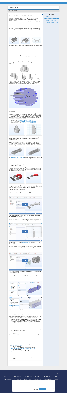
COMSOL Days (36, 376)
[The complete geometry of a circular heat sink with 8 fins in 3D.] (14, 40)
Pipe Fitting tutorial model (26, 242)
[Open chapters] (39, 213)
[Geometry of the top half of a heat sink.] (25, 40)
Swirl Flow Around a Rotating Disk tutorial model (25, 120)
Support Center (46, 374)
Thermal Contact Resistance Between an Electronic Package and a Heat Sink (23, 348)
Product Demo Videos (17, 376)
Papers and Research (17, 379)
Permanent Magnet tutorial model (15, 185)
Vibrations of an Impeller (15, 340)
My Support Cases (47, 376)
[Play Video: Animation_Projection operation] (25, 260)
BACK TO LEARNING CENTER (13, 10)
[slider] (23, 213)
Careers (55, 376)
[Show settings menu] (37, 213)
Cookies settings (35, 389)
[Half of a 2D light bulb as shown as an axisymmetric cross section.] (34, 129)
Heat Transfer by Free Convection (16, 345)
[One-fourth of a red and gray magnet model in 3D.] (34, 178)
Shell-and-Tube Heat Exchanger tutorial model (17, 157)
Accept (43, 389)
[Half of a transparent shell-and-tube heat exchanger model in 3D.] (34, 151)
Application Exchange (27, 379)
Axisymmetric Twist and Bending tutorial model (28, 121)
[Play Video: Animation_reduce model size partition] (25, 204)
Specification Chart (7, 376)
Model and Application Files (18, 374)
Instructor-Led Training (27, 376)
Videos (43, 2)
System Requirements (7, 379)
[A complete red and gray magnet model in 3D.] (17, 178)
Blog (53, 2)
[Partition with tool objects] (25, 213)
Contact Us (56, 379)
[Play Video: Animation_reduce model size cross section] (25, 231)
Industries (37, 2)
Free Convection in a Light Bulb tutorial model (17, 137)
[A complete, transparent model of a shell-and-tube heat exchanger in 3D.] (17, 151)
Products (30, 2)
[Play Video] (10, 213)
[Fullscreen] (41, 213)
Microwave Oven (13, 351)
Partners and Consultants (48, 379)
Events (48, 2)
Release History (6, 381)
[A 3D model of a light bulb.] (17, 129)
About (55, 374)
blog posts (16, 334)
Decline (50, 389)
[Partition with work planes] (13, 213)
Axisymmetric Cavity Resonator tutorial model (28, 122)
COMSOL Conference (37, 379)
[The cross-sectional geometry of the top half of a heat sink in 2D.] (37, 40)
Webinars (35, 374)
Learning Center (60, 2)
